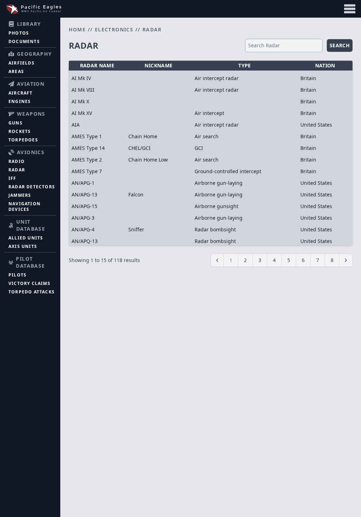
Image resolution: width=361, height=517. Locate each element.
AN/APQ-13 (85, 241)
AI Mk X (80, 101)
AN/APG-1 (83, 183)
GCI (199, 148)
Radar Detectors (31, 187)
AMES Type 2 (87, 159)
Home (77, 29)
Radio (16, 161)
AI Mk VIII (83, 89)
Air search (207, 136)
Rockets (19, 131)
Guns (15, 123)
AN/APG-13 (84, 194)
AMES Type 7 (87, 171)
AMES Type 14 (88, 148)
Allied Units (25, 238)
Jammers (19, 195)
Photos (18, 33)
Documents (24, 41)
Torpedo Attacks (31, 292)
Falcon (135, 194)
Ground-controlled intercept (228, 171)
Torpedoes (23, 140)
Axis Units (22, 246)
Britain (308, 78)
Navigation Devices (24, 206)
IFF (12, 178)
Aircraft (20, 93)
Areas (16, 71)
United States (316, 124)
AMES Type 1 (87, 136)
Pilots (17, 275)
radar (152, 29)
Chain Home (142, 136)
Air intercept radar (217, 78)
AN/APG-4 (83, 229)
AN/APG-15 (84, 206)
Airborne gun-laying (219, 183)
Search (340, 45)
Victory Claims (29, 283)
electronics (114, 29)
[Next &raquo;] (346, 260)
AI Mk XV (82, 113)
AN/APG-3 (83, 217)
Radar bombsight (215, 229)
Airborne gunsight (216, 206)
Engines (19, 101)
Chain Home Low (148, 159)
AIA (76, 124)
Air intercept (209, 113)
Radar (16, 170)
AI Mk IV (81, 78)
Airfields (21, 63)
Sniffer (136, 229)
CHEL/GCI (139, 148)
